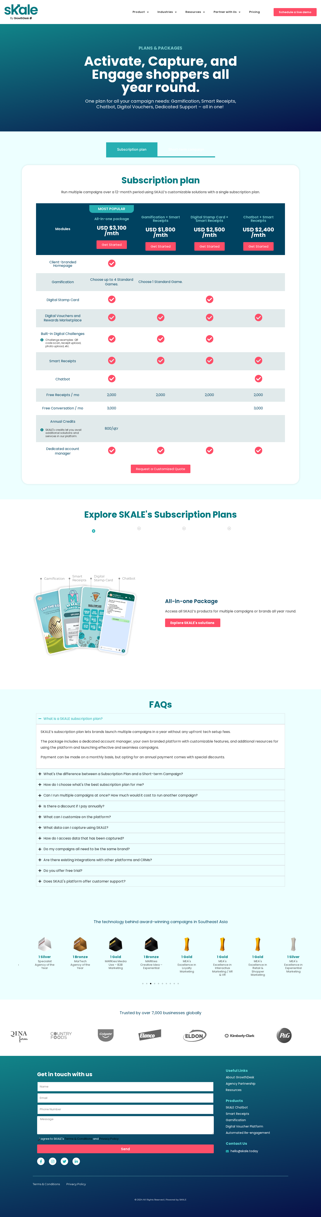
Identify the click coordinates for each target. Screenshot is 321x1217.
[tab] (131, 149)
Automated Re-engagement (248, 1133)
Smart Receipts (237, 1114)
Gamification (236, 1120)
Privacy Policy (109, 1139)
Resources (234, 1090)
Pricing (254, 12)
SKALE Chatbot (237, 1107)
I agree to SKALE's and (79, 1139)
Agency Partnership (240, 1083)
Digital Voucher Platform (244, 1126)
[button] (142, 983)
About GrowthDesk (240, 1077)
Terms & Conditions (78, 1139)
